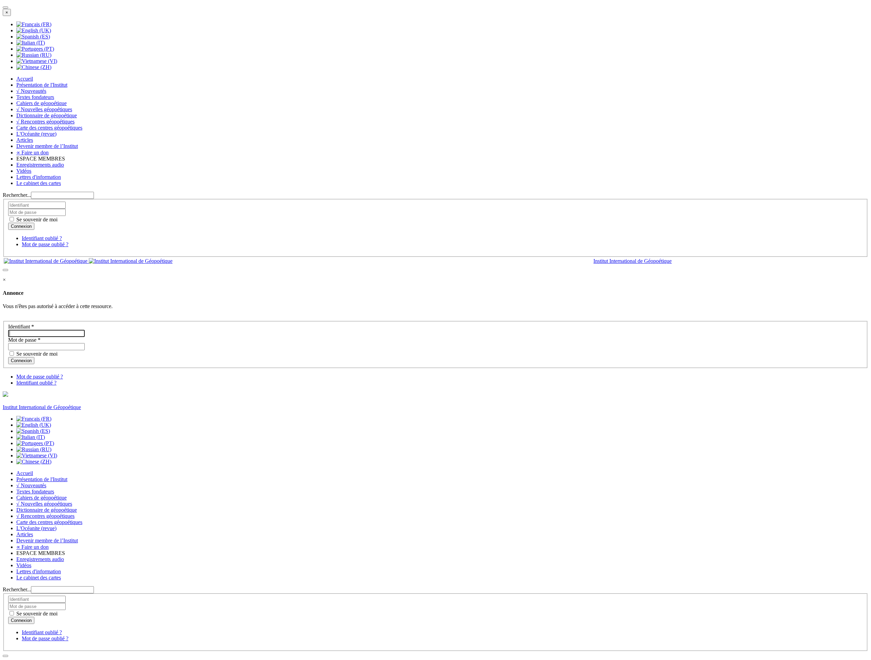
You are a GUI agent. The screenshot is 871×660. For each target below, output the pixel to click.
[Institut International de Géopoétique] (88, 261)
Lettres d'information (38, 177)
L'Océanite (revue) (36, 134)
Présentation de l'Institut (41, 85)
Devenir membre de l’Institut (47, 146)
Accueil (24, 79)
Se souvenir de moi (36, 219)
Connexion (21, 360)
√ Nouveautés (31, 91)
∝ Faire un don (32, 152)
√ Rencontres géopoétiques (45, 121)
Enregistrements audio (40, 165)
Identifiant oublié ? (42, 238)
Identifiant (21, 326)
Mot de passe (24, 340)
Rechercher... (17, 195)
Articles (24, 140)
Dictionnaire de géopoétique (46, 115)
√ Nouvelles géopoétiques (44, 109)
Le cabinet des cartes (38, 183)
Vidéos (23, 171)
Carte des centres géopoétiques (49, 128)
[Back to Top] (5, 656)
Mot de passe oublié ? (45, 244)
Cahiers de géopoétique (41, 103)
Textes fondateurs (35, 97)
